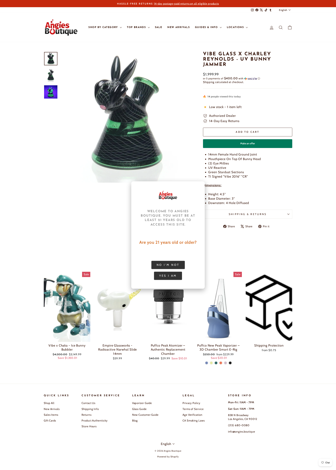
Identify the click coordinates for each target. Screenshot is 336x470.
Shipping (208, 82)
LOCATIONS (236, 27)
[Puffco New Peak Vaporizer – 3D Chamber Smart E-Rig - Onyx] (230, 363)
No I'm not (168, 265)
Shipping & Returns (248, 214)
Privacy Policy (191, 403)
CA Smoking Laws (194, 420)
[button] (247, 78)
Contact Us (88, 403)
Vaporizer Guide (142, 403)
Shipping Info (90, 409)
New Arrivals (52, 409)
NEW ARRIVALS (178, 27)
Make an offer (247, 145)
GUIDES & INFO (207, 27)
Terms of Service (193, 409)
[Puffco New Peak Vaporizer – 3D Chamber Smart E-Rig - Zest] (211, 363)
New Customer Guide (145, 414)
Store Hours (89, 426)
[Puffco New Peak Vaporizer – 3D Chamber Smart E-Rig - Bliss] (225, 363)
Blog (135, 420)
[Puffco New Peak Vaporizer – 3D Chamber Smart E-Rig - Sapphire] (206, 363)
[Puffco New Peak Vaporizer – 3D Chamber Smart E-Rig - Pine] (216, 363)
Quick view (67, 337)
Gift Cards (50, 420)
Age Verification (192, 414)
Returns (86, 414)
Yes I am (168, 275)
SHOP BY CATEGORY (103, 27)
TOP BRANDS (137, 27)
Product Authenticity (95, 420)
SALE (158, 27)
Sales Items (51, 414)
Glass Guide (139, 409)
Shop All (49, 403)
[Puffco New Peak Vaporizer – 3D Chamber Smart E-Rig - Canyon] (220, 363)
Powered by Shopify (168, 456)
